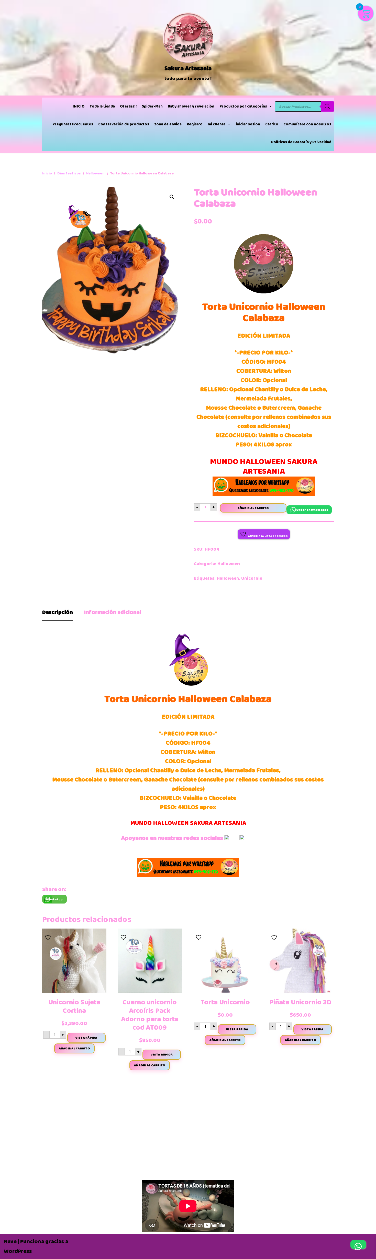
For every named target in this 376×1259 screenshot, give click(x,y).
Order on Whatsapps (312, 509)
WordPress (18, 1251)
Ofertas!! (128, 106)
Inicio (47, 173)
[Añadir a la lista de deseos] (48, 936)
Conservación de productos (123, 124)
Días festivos (69, 173)
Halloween (95, 173)
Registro (195, 124)
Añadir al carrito (253, 508)
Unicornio (251, 578)
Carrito (271, 124)
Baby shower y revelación (191, 106)
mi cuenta (216, 124)
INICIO (78, 106)
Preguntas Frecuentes (72, 124)
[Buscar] (327, 106)
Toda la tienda (102, 106)
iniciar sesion (248, 124)
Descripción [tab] (57, 612)
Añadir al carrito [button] (74, 1048)
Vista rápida (86, 1037)
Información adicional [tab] (112, 612)
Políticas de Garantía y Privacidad (301, 142)
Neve (10, 1241)
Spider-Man (152, 106)
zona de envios (168, 124)
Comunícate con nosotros (307, 124)
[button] (171, 196)
